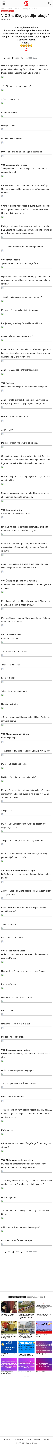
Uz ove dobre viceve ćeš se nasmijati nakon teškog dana (9, 1336)
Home (3, 9)
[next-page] (28, 1377)
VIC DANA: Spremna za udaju (43, 1335)
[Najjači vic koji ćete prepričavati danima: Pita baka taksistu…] (26, 1327)
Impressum (38, 1439)
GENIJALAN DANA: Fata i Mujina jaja (7, 1314)
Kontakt (46, 1439)
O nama (28, 1439)
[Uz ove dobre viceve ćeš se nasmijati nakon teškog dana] (9, 1327)
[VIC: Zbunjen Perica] (44, 1347)
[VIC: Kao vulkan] (44, 1364)
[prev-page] (25, 1377)
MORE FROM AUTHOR (35, 1297)
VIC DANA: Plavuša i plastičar (8, 1354)
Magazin (9, 9)
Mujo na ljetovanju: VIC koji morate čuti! (43, 1314)
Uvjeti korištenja (17, 1439)
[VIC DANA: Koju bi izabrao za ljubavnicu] (26, 1347)
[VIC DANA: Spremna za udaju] (44, 1327)
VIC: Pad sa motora (25, 1372)
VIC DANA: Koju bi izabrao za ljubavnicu (25, 1354)
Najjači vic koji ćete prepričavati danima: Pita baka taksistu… (25, 1336)
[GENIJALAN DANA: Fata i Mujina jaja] (9, 1307)
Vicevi (15, 9)
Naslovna (7, 1439)
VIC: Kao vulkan (41, 1372)
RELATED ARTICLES (17, 1297)
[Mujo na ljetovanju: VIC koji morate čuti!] (44, 1307)
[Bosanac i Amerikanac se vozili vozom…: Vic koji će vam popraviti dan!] (26, 1307)
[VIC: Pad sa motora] (26, 1364)
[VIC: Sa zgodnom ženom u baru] (9, 1364)
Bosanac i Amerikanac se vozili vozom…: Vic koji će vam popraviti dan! (26, 1316)
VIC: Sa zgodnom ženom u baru (7, 1372)
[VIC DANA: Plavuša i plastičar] (9, 1347)
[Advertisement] (26, 1273)
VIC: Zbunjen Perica (42, 1354)
